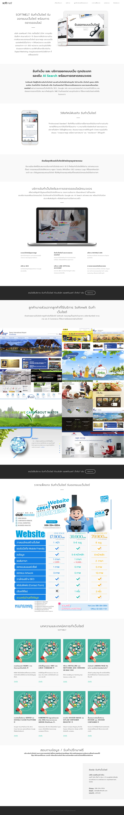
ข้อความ (90, 293)
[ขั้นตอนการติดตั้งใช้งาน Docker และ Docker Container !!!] (99, 702)
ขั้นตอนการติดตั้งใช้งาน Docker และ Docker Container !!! (96, 720)
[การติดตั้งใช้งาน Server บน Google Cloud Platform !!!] (25, 702)
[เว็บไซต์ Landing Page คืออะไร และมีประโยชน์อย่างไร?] (99, 650)
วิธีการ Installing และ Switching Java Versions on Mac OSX (74, 668)
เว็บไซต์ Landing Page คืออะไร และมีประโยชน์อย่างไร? (98, 667)
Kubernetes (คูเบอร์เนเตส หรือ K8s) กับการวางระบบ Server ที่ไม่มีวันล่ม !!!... (49, 720)
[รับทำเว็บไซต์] (7, 3)
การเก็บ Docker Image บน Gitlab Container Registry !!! (73, 720)
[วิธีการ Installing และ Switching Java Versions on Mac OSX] (74, 650)
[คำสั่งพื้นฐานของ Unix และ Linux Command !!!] (50, 650)
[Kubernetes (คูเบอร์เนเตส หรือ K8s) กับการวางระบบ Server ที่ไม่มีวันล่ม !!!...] (50, 702)
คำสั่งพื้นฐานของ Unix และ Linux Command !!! (48, 667)
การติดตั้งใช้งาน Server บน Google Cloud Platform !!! (25, 720)
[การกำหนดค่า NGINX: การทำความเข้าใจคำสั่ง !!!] (25, 650)
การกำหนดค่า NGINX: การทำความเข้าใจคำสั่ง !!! (23, 667)
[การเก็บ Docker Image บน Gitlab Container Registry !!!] (74, 702)
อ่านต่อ (16, 681)
